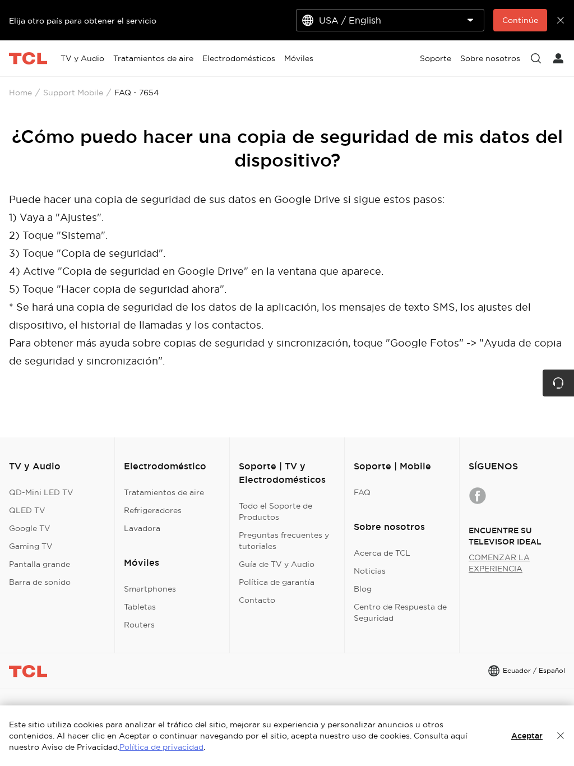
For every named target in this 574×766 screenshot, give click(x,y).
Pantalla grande (39, 564)
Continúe (520, 20)
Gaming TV (31, 546)
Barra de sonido (40, 582)
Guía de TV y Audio (276, 564)
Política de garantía (276, 582)
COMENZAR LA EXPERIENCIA (499, 563)
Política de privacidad (161, 747)
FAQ (362, 492)
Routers (139, 625)
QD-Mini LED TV (41, 492)
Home (20, 92)
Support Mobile (73, 92)
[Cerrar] (560, 735)
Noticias (370, 571)
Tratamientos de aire (164, 492)
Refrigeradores (153, 510)
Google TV (29, 528)
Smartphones (150, 589)
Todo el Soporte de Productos (275, 511)
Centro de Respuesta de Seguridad (400, 612)
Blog (363, 589)
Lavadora (142, 528)
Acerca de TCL (382, 553)
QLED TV (27, 510)
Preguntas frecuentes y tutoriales (284, 540)
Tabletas (140, 607)
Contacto (257, 600)
